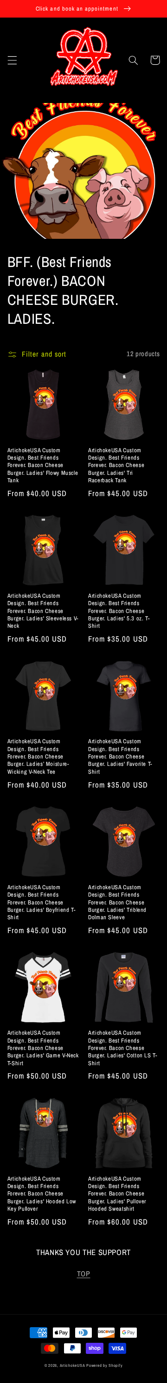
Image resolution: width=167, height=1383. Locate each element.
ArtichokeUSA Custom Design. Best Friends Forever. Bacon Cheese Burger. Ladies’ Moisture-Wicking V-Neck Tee (38, 756)
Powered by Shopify (104, 1365)
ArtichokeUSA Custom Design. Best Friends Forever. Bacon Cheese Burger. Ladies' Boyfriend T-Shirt (41, 902)
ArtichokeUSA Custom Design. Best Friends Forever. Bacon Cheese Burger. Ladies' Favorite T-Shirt (120, 756)
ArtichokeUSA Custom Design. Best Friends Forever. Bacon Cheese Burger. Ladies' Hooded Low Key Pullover (41, 1194)
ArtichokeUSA (72, 1365)
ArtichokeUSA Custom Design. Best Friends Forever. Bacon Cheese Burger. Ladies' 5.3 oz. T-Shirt (118, 611)
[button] (12, 60)
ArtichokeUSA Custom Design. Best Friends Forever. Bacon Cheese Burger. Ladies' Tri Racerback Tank (116, 465)
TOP (83, 1274)
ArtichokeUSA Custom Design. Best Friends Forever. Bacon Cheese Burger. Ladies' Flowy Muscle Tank (42, 465)
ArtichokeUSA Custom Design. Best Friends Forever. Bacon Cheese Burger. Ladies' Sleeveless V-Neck (42, 611)
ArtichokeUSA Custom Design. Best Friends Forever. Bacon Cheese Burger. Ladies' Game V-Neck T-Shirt (43, 1048)
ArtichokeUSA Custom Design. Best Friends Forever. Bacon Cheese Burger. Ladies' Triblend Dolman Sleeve (117, 902)
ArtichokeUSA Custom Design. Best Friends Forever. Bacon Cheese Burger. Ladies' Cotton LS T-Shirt (122, 1048)
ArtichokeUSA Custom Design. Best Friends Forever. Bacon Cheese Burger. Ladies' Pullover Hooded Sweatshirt (117, 1194)
